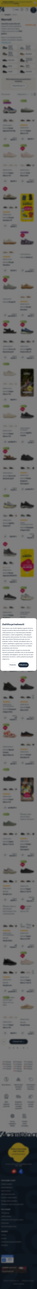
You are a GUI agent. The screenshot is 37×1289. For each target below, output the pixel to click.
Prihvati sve (23, 665)
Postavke (13, 665)
